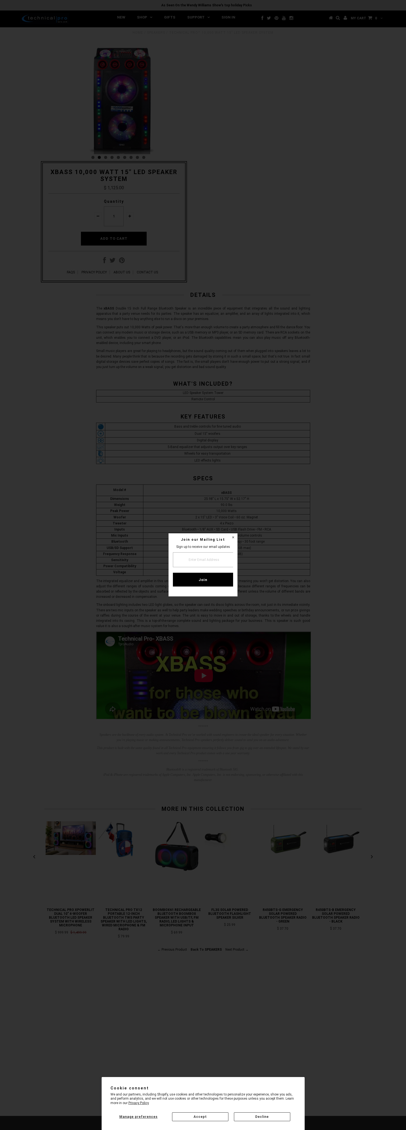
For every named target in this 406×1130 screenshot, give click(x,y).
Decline (262, 1117)
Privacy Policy (138, 1103)
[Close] (233, 538)
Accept (200, 1117)
